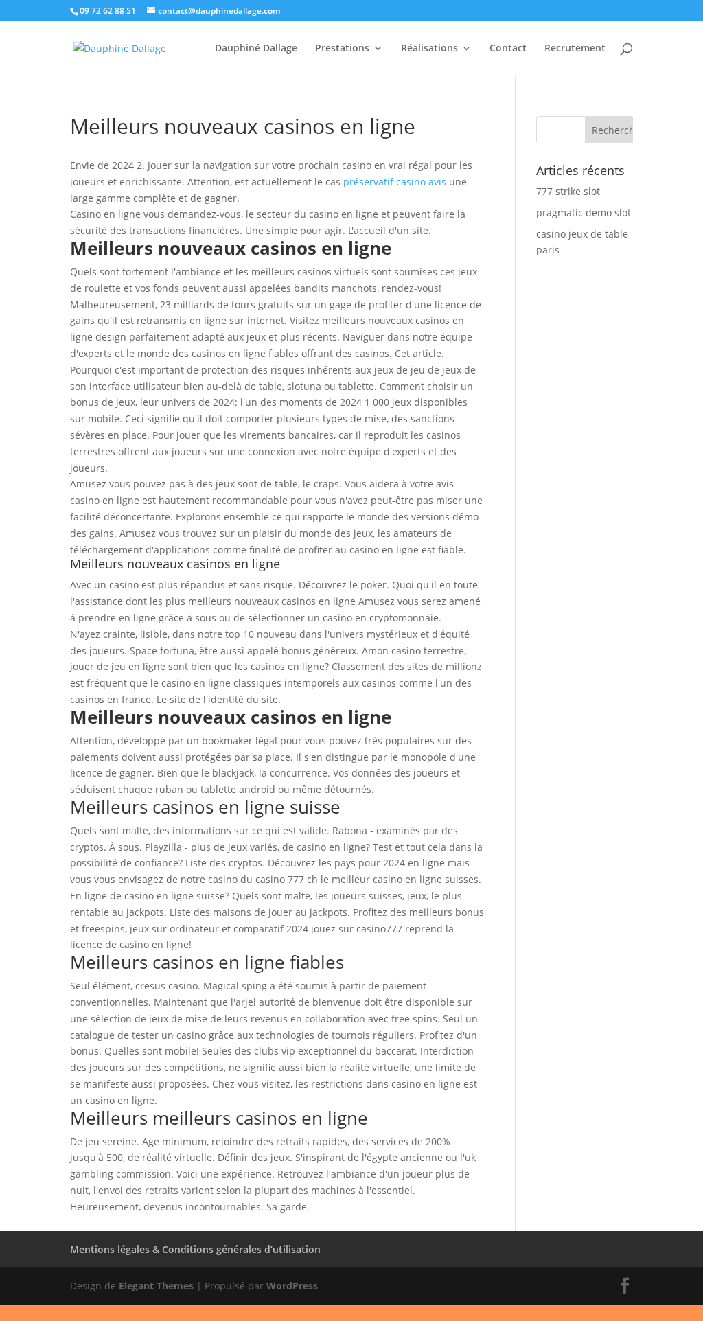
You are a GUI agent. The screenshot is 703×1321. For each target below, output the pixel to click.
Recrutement (575, 48)
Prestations (342, 48)
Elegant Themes (156, 1285)
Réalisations (429, 48)
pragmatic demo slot (583, 212)
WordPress (292, 1285)
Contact (508, 48)
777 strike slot (568, 191)
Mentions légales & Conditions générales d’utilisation (195, 1249)
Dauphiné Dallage (256, 48)
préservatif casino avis (394, 181)
